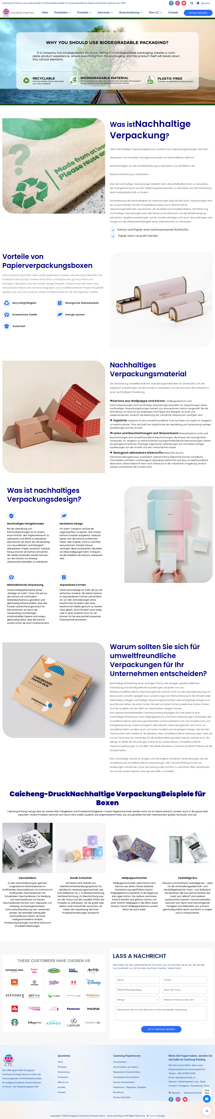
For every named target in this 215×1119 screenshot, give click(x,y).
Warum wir (63, 1082)
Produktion (61, 12)
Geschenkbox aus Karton (125, 1067)
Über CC (154, 12)
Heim (45, 12)
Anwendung (64, 1072)
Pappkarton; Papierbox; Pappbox (129, 1087)
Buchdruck (118, 1092)
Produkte (82, 12)
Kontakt (173, 12)
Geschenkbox (120, 1062)
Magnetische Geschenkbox (126, 1072)
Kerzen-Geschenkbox (124, 1082)
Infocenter (104, 12)
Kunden (61, 1087)
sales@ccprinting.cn (185, 1077)
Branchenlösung (129, 12)
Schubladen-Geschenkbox (126, 1077)
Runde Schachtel (121, 1097)
